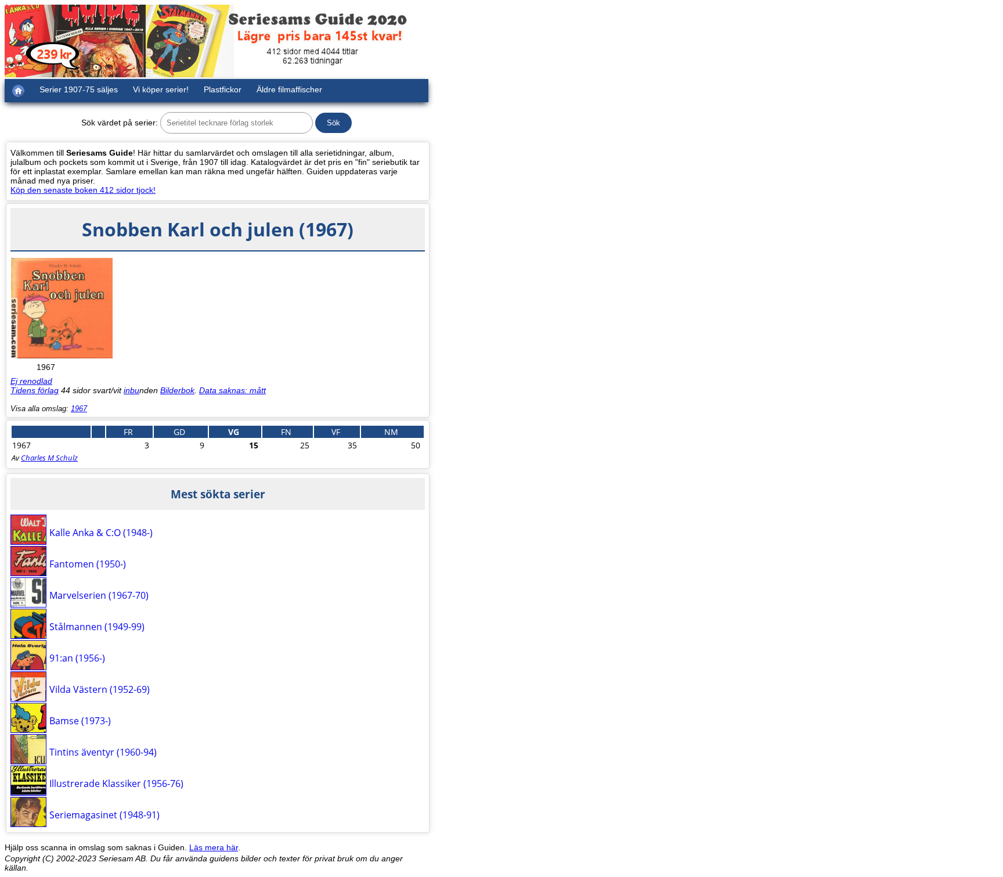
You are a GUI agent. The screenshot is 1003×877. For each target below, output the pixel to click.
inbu (131, 390)
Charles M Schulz (49, 457)
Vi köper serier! (161, 89)
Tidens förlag (34, 390)
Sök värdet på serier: (119, 122)
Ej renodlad (31, 381)
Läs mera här (213, 847)
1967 (79, 408)
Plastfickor (222, 89)
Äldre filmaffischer (289, 89)
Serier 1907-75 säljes (78, 89)
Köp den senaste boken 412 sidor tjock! (83, 190)
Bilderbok (177, 390)
